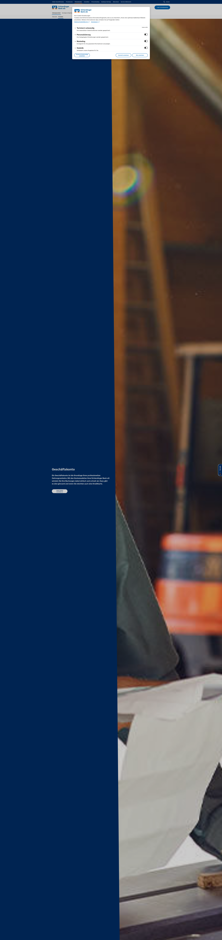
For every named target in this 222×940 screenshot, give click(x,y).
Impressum (94, 22)
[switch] (146, 34)
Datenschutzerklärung (81, 22)
